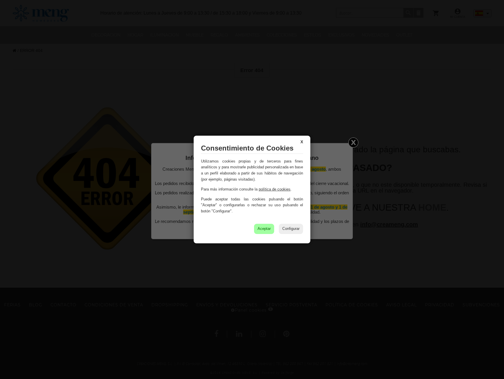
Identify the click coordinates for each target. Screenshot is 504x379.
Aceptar (264, 228)
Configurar (291, 228)
